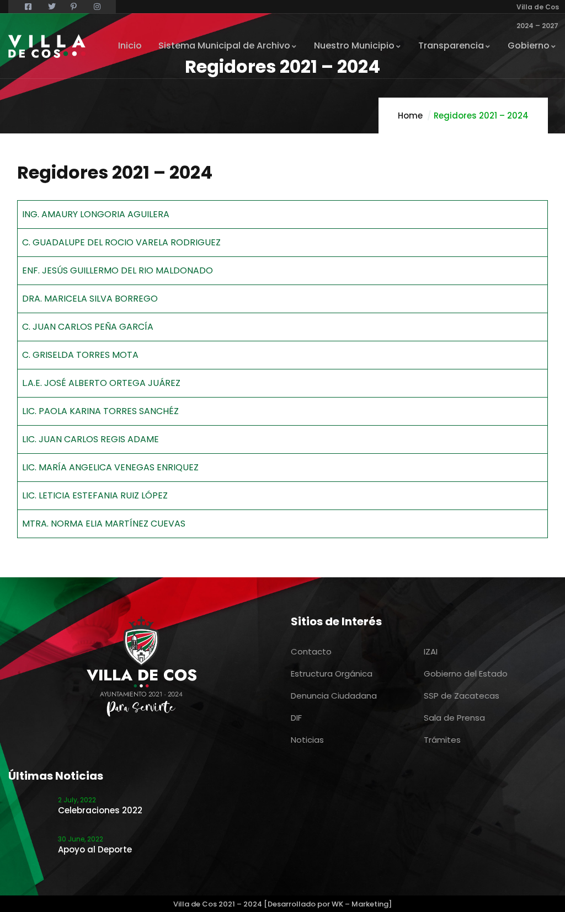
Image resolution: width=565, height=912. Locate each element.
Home (410, 115)
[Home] (47, 46)
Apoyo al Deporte (95, 849)
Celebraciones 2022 (100, 810)
